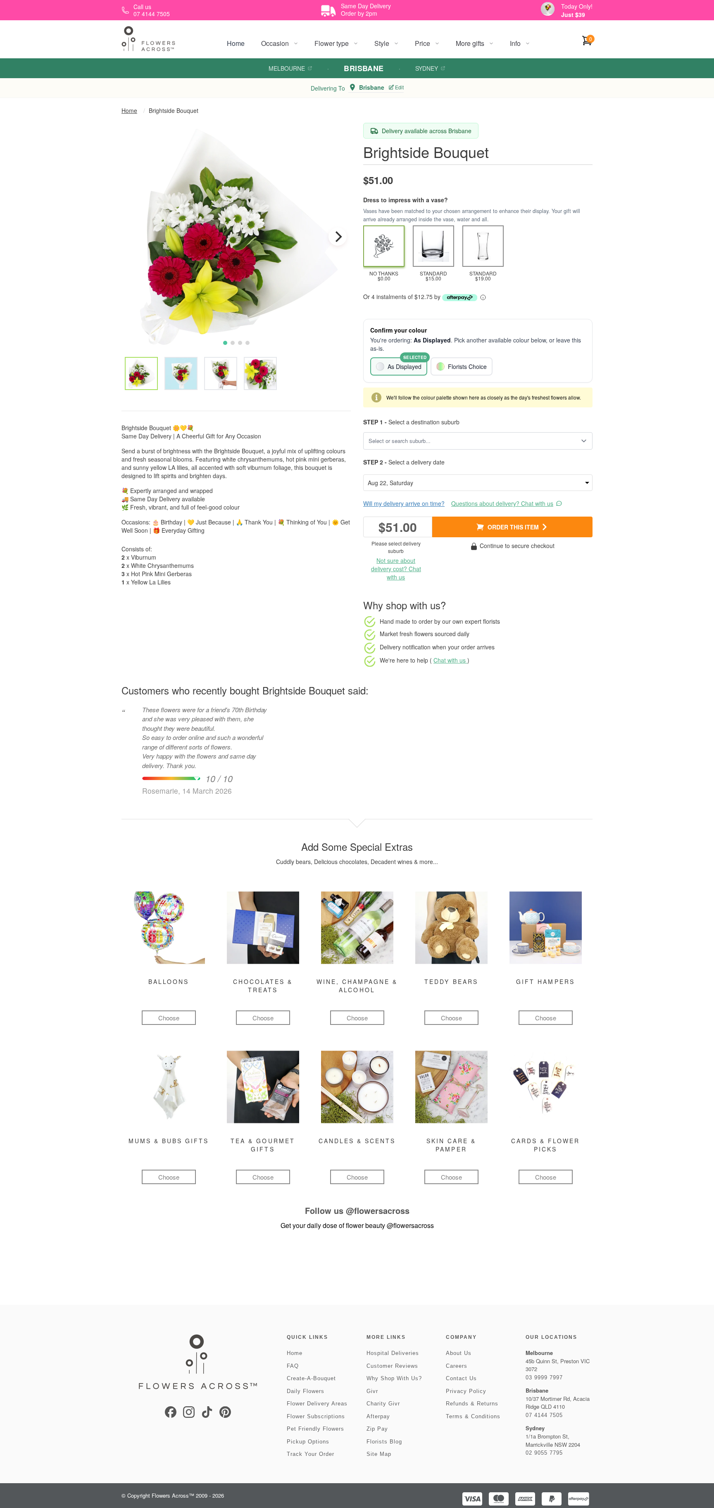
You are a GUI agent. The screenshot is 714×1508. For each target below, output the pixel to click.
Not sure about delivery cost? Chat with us (396, 568)
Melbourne (287, 68)
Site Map (379, 1454)
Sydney (426, 68)
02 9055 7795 (544, 1453)
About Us (458, 1353)
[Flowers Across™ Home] (148, 38)
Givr (372, 1391)
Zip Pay (377, 1429)
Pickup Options (308, 1442)
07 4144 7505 (544, 1415)
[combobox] (472, 441)
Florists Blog (384, 1442)
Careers (456, 1366)
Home (236, 43)
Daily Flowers (305, 1391)
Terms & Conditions (473, 1416)
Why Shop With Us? (394, 1378)
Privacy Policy (466, 1391)
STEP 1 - (375, 422)
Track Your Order (310, 1454)
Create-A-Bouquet (311, 1378)
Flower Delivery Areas (317, 1403)
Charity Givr (383, 1403)
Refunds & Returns (472, 1403)
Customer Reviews (392, 1366)
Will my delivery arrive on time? (404, 503)
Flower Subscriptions (316, 1416)
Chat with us (450, 660)
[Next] (337, 236)
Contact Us (461, 1378)
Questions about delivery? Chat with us (502, 503)
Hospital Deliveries (393, 1353)
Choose (168, 1017)
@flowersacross (377, 1210)
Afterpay (378, 1416)
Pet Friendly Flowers (315, 1429)
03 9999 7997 (544, 1377)
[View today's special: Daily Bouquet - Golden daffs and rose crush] (548, 9)
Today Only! (577, 6)
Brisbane (364, 68)
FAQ (293, 1366)
